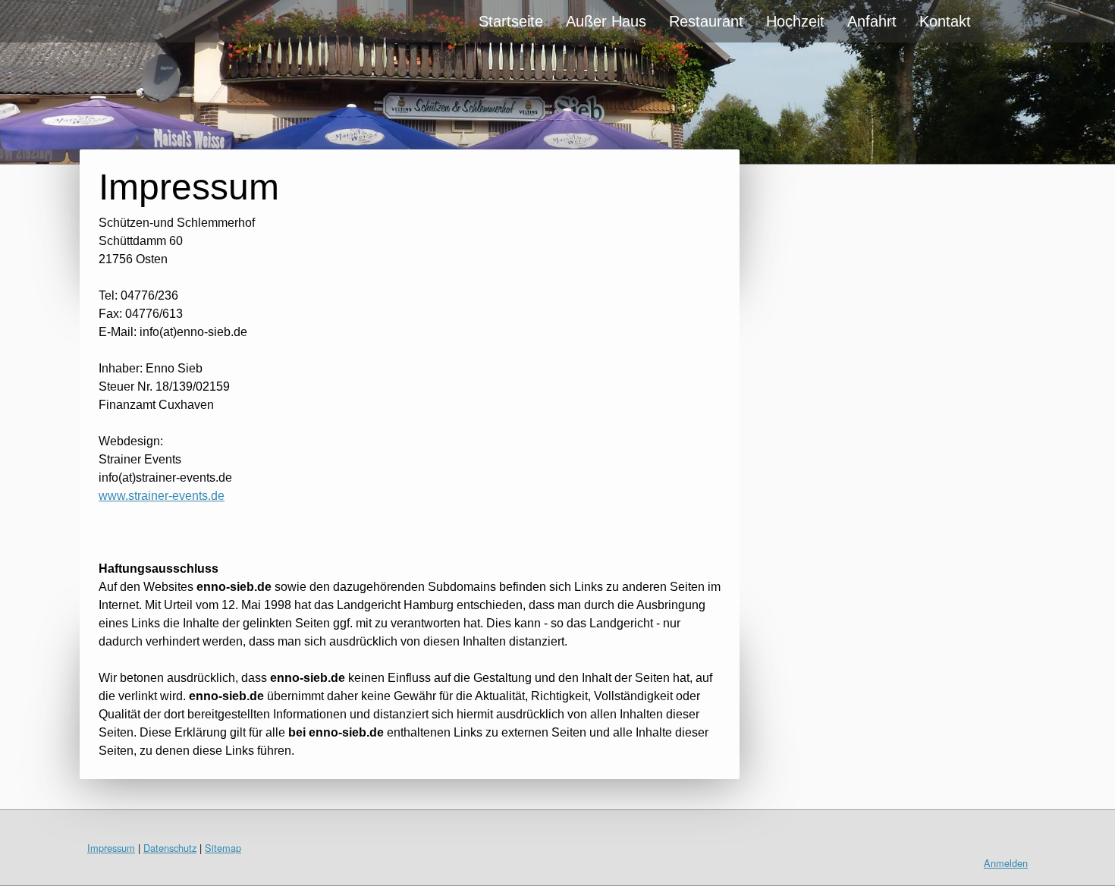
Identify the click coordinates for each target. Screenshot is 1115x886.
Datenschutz (169, 847)
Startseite (511, 21)
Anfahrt (872, 21)
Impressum (111, 847)
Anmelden (1006, 863)
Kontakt (945, 21)
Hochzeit (795, 21)
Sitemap (223, 847)
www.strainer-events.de (162, 495)
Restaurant (706, 21)
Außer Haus (606, 21)
